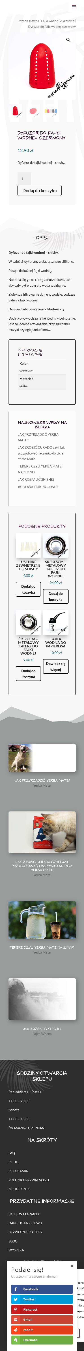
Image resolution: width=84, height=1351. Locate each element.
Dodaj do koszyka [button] (28, 589)
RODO (14, 1162)
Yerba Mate (42, 785)
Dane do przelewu (25, 1223)
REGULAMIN (18, 1171)
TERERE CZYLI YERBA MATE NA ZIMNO (42, 947)
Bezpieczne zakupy (25, 1232)
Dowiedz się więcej (55, 666)
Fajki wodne (49, 21)
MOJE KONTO (19, 1189)
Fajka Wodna (42, 1034)
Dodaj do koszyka (39, 190)
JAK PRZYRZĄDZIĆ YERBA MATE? (42, 781)
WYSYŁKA (16, 1250)
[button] (68, 40)
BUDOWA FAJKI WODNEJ (38, 487)
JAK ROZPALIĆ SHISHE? (36, 479)
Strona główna (29, 21)
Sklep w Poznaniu (24, 1214)
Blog (13, 1241)
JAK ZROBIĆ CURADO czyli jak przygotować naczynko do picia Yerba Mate (41, 453)
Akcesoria (67, 21)
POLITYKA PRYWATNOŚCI (29, 1180)
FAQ (12, 1153)
